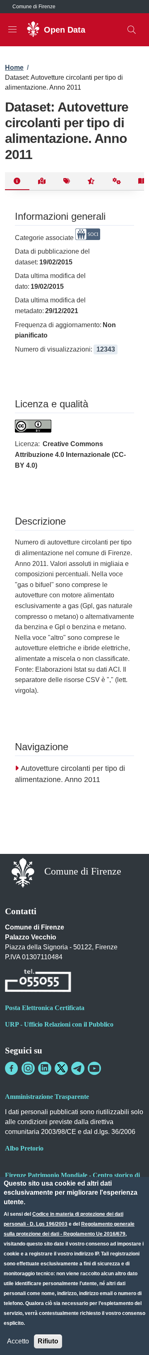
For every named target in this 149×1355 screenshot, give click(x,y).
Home (14, 67)
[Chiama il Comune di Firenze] (38, 982)
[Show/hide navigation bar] (12, 29)
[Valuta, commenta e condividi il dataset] (91, 181)
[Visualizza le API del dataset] (117, 181)
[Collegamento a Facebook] (11, 1068)
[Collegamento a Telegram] (77, 1068)
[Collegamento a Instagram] (28, 1068)
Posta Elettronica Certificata (44, 1007)
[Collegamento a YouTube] (94, 1068)
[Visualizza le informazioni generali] (17, 181)
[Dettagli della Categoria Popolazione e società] (88, 237)
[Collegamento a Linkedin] (44, 1068)
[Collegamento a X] (61, 1068)
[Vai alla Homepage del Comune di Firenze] (23, 872)
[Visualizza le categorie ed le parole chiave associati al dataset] (66, 181)
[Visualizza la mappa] (42, 181)
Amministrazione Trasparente (47, 1096)
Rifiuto (48, 1341)
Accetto (18, 1341)
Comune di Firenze (33, 7)
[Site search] (132, 30)
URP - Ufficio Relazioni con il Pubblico (59, 1024)
